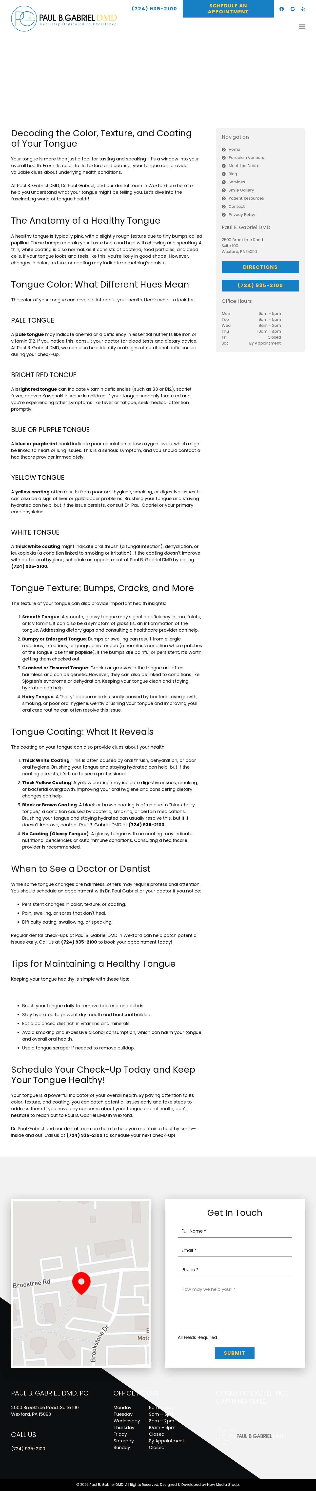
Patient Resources (246, 198)
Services (237, 182)
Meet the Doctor (245, 166)
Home (234, 149)
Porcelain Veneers (246, 157)
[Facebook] (281, 9)
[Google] (293, 9)
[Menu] (302, 27)
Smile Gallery (241, 190)
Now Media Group (223, 1484)
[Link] (67, 19)
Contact (237, 206)
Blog (233, 174)
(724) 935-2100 (28, 1449)
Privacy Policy (242, 214)
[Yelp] (303, 9)
